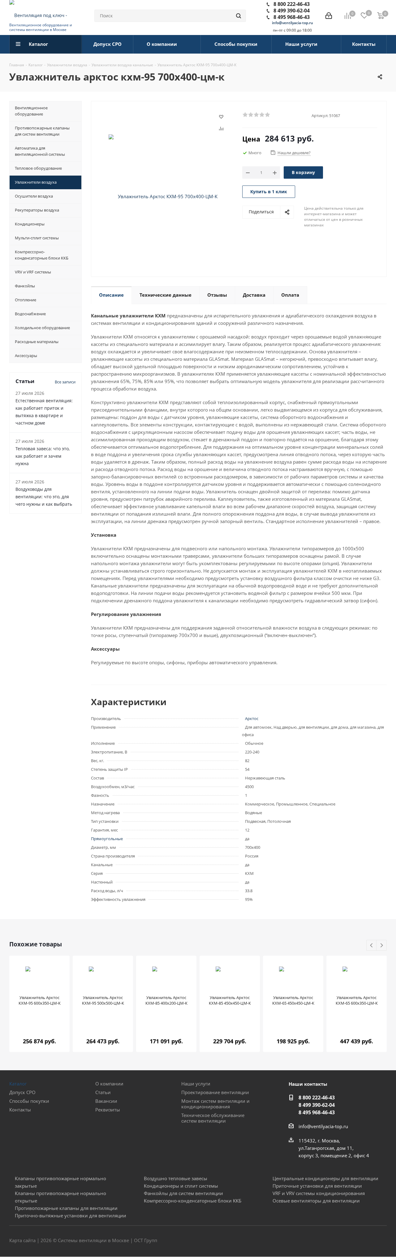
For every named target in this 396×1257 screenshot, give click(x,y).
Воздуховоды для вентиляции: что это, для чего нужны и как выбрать (43, 496)
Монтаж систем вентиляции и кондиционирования (215, 1104)
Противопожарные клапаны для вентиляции (66, 1208)
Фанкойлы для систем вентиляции (183, 1193)
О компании (109, 1083)
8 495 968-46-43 (291, 17)
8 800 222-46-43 (291, 4)
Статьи (103, 1092)
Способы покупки (29, 1101)
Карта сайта (22, 1240)
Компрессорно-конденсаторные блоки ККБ (192, 1201)
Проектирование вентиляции (215, 1092)
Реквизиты (107, 1109)
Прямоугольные (107, 838)
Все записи (65, 382)
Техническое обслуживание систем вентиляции (212, 1118)
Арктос (251, 718)
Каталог (18, 1083)
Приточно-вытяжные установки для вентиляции (70, 1215)
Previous (372, 945)
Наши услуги (195, 1083)
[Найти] (238, 16)
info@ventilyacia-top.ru (292, 22)
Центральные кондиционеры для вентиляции (325, 1178)
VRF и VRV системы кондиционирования (319, 1193)
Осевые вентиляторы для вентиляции (316, 1201)
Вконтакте (351, 1241)
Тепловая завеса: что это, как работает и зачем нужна (42, 456)
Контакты (20, 1109)
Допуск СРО (22, 1092)
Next (382, 945)
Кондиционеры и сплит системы (181, 1186)
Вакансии (106, 1101)
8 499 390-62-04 (291, 10)
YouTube (382, 1241)
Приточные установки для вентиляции (317, 1186)
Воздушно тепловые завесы (175, 1178)
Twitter (366, 1241)
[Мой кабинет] (328, 16)
